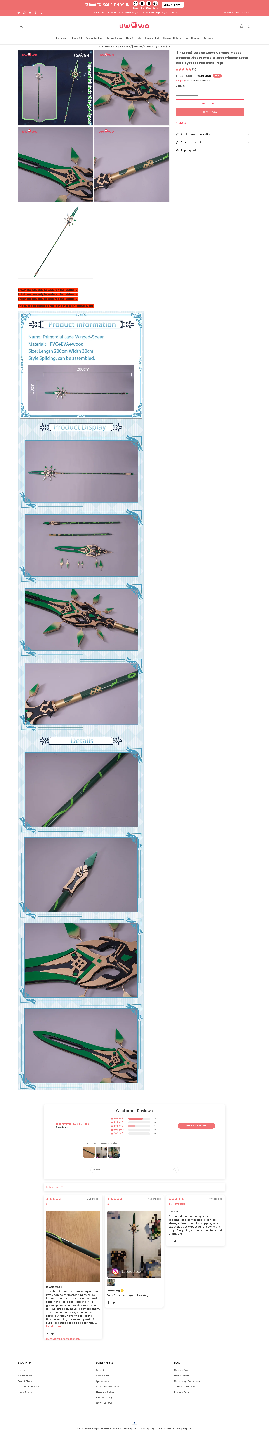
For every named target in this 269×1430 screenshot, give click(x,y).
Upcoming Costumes (187, 1381)
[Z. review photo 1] (73, 1247)
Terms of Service (184, 1386)
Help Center (103, 1375)
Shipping (180, 80)
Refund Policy (104, 1397)
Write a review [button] (196, 1125)
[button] (21, 26)
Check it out (172, 4)
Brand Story (25, 1381)
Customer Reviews (29, 1386)
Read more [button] (53, 1326)
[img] (53, 1199)
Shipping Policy (105, 1392)
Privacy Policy (182, 1392)
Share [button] (182, 122)
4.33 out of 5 (81, 1124)
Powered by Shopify (111, 1428)
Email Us (101, 1370)
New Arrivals (181, 1375)
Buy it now (210, 112)
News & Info (25, 1392)
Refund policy (131, 1428)
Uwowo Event (182, 1370)
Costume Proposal (107, 1386)
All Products (25, 1375)
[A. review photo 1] (134, 1244)
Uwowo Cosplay (92, 1428)
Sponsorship (103, 1381)
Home (21, 1370)
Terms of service (166, 1428)
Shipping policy (185, 1428)
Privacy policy (147, 1428)
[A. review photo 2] (111, 1282)
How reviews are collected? (62, 1339)
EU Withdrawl (104, 1402)
